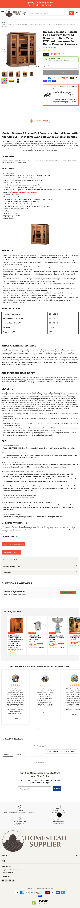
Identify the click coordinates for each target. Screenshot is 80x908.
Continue (40, 469)
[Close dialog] (62, 430)
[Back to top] (59, 814)
